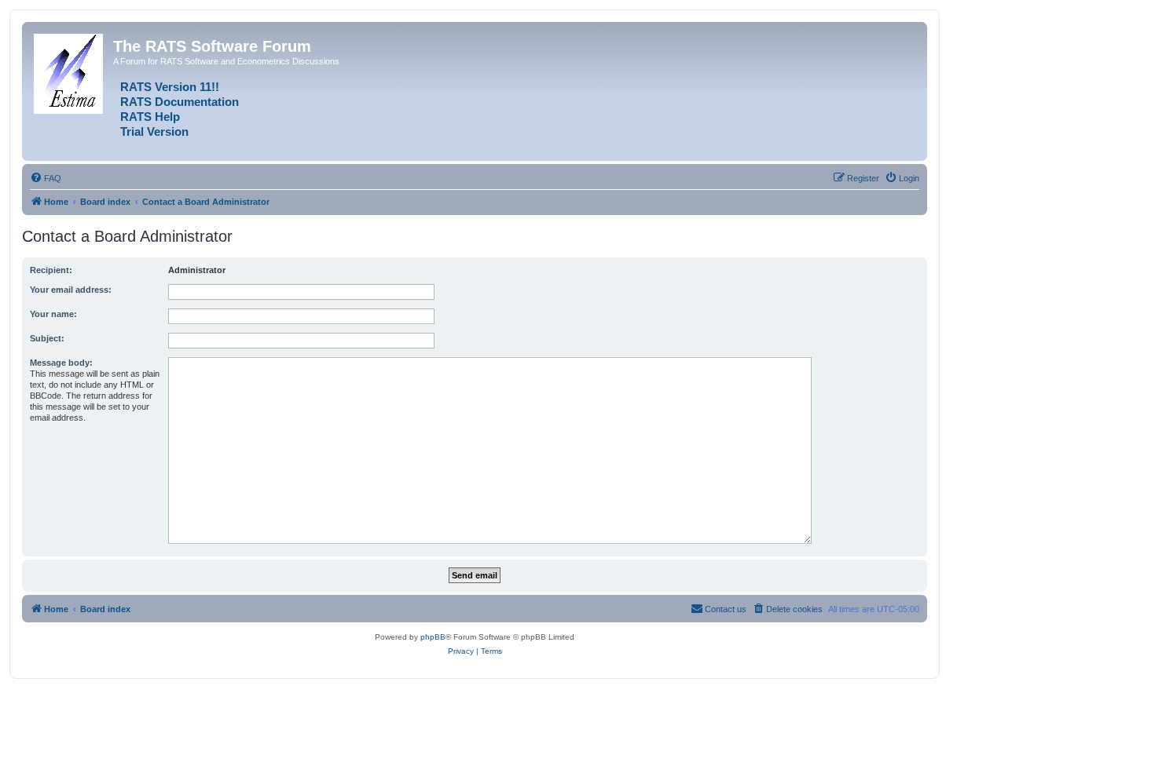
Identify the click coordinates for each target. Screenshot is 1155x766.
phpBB (433, 637)
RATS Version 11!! (169, 87)
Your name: (53, 314)
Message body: (61, 362)
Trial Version (154, 132)
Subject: (47, 338)
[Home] (69, 70)
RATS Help (150, 117)
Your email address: (71, 289)
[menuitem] (45, 178)
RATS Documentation (179, 102)
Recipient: (51, 270)
